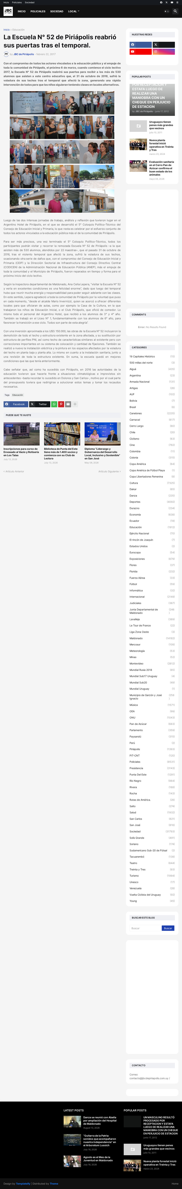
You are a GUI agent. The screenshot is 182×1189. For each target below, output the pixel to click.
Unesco (152, 882)
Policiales (17, 2)
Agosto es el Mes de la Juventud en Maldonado (98, 1159)
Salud (152, 812)
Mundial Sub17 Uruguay (152, 676)
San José (152, 824)
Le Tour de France (152, 625)
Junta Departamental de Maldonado (152, 611)
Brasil (152, 407)
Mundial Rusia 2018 (152, 669)
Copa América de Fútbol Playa (152, 470)
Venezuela (152, 888)
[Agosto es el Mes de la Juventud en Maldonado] (72, 1161)
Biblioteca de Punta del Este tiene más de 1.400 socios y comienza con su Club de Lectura (60, 453)
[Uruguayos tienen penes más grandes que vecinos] (138, 126)
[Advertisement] (152, 246)
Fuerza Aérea (152, 577)
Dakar (152, 489)
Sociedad (29, 2)
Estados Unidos (152, 546)
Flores (152, 565)
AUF (152, 394)
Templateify (23, 1183)
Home (175, 1183)
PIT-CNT (152, 755)
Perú (152, 742)
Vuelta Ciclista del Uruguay (152, 894)
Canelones (152, 413)
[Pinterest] (61, 404)
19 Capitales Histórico (152, 356)
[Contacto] (164, 59)
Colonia (152, 457)
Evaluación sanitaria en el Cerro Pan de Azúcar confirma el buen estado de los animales (161, 168)
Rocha (152, 793)
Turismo (152, 875)
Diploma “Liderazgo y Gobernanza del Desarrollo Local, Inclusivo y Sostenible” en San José (102, 453)
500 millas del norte (152, 362)
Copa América (152, 463)
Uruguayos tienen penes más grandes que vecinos (161, 125)
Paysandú (152, 736)
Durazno (152, 508)
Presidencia (152, 768)
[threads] (177, 2)
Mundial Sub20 (152, 682)
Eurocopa (152, 552)
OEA (152, 711)
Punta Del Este (152, 774)
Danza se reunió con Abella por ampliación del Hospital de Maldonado (100, 1120)
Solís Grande (152, 837)
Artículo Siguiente (108, 471)
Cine (152, 444)
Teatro (152, 863)
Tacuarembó (152, 856)
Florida (152, 571)
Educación (18, 29)
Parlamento (152, 730)
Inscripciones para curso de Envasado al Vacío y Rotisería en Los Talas (21, 452)
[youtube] (172, 2)
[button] (167, 11)
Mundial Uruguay (152, 688)
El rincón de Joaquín (152, 539)
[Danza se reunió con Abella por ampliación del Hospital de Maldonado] (72, 1121)
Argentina (152, 375)
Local (72, 11)
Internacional (152, 596)
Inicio (6, 2)
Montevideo (152, 663)
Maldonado (152, 638)
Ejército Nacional (152, 533)
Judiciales (152, 603)
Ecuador (152, 520)
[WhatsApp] (54, 404)
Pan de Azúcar (152, 723)
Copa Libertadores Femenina (152, 476)
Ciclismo (152, 438)
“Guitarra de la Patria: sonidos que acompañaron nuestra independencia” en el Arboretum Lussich (99, 1140)
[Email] (68, 404)
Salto (152, 806)
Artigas (152, 388)
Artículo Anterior (15, 471)
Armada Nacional (152, 381)
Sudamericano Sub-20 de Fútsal (152, 850)
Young (152, 900)
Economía (152, 514)
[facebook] (161, 2)
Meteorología (152, 650)
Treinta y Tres (152, 869)
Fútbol (152, 584)
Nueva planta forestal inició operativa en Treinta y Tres (161, 145)
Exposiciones (152, 558)
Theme (54, 1183)
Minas (152, 657)
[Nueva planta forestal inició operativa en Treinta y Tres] (138, 144)
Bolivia (152, 400)
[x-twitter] (166, 2)
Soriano (152, 844)
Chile (152, 432)
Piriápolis (152, 749)
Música (152, 704)
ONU (152, 717)
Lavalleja (152, 619)
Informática (152, 590)
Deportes (152, 501)
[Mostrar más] (75, 404)
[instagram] (164, 52)
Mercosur (152, 644)
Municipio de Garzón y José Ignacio (152, 697)
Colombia (152, 451)
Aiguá (152, 369)
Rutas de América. (152, 799)
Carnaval (152, 419)
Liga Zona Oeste (152, 631)
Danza (152, 495)
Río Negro (152, 780)
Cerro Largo (152, 425)
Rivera (152, 787)
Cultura (152, 482)
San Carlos (152, 818)
